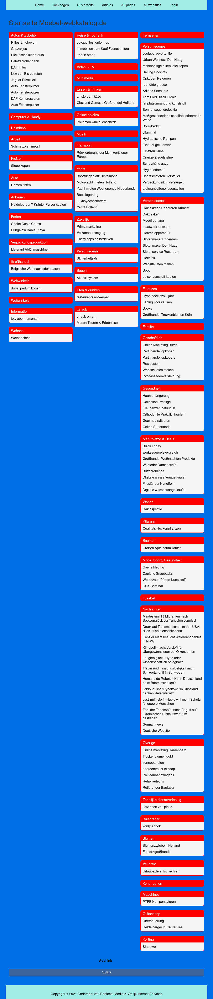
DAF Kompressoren (25, 98)
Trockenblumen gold (158, 756)
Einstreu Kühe (153, 151)
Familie (148, 326)
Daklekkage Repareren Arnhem (166, 207)
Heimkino (18, 127)
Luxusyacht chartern (91, 200)
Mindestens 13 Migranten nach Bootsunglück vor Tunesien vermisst (169, 618)
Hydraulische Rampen (159, 138)
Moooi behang (153, 220)
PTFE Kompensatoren (159, 901)
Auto (14, 177)
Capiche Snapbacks (158, 573)
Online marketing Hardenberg (164, 750)
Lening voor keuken (157, 302)
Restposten (151, 363)
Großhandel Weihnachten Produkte (169, 458)
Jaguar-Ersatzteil (23, 79)
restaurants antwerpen (93, 297)
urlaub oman (86, 54)
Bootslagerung (87, 194)
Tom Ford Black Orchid (160, 97)
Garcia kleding (153, 567)
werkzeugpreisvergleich (160, 452)
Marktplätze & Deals (158, 438)
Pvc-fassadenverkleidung (161, 376)
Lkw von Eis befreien (26, 73)
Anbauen (18, 196)
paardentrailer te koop (159, 768)
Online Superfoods (156, 426)
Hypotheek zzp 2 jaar (158, 295)
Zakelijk (83, 219)
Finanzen (150, 288)
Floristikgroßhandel (157, 851)
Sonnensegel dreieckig (160, 109)
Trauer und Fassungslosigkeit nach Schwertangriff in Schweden (168, 670)
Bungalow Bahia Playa (28, 230)
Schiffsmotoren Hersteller (161, 175)
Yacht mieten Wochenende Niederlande (106, 188)
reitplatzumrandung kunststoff (164, 103)
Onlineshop (151, 913)
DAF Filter (18, 67)
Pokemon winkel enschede (97, 121)
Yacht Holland (87, 207)
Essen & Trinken (89, 89)
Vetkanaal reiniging (91, 232)
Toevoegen (60, 4)
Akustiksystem (87, 277)
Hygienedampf (153, 169)
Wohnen (17, 330)
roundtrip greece (155, 84)
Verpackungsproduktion (29, 242)
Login (174, 4)
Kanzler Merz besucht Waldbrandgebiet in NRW (172, 639)
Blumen (148, 838)
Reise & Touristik (90, 35)
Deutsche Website (156, 730)
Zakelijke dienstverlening (162, 799)
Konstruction (152, 883)
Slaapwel (150, 946)
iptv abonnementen (25, 318)
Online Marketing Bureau (161, 344)
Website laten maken (158, 264)
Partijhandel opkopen (158, 351)
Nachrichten (152, 608)
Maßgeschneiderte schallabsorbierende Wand (172, 117)
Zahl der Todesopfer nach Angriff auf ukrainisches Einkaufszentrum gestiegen (170, 713)
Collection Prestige (157, 401)
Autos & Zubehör (24, 35)
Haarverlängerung (156, 395)
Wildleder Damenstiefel (160, 464)
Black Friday (152, 446)
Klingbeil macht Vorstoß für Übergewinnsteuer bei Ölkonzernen (169, 649)
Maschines (151, 894)
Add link (105, 960)
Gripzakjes (19, 48)
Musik (81, 134)
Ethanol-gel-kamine (157, 144)
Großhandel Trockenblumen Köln (167, 314)
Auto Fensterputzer (25, 86)
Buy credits (85, 4)
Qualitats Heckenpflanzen (162, 528)
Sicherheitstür (87, 258)
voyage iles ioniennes (93, 42)
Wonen (148, 501)
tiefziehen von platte (157, 806)
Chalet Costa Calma (26, 223)
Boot (146, 270)
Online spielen (88, 114)
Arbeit (15, 138)
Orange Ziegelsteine (158, 157)
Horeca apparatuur (156, 232)
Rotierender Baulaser (158, 787)
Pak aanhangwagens (158, 775)
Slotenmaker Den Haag (160, 245)
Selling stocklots (155, 72)
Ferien (16, 216)
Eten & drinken (88, 289)
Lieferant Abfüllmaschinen (30, 249)
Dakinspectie (152, 509)
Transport (84, 145)
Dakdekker (151, 214)
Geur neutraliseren (156, 420)
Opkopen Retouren (157, 78)
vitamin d (149, 132)
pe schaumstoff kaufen (159, 276)
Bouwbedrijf (151, 126)
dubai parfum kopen (25, 288)
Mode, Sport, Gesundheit (162, 559)
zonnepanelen (153, 762)
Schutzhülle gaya (155, 163)
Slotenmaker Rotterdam (160, 239)
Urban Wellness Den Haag (162, 59)
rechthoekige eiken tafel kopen (165, 65)
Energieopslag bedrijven (95, 238)
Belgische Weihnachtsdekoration (35, 268)
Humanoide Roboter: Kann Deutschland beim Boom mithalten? (172, 680)
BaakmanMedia (112, 994)
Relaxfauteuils (153, 781)
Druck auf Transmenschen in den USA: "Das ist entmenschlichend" (171, 628)
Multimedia (85, 77)
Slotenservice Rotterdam (161, 251)
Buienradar (151, 818)
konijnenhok (152, 826)
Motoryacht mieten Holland (96, 182)
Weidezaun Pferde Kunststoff (164, 579)
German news (153, 724)
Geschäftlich (152, 337)
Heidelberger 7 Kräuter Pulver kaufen (38, 204)
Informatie (19, 311)
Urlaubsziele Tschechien (161, 871)
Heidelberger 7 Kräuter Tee (163, 927)
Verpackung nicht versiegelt (163, 182)
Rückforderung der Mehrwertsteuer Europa (102, 154)
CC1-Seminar (153, 585)
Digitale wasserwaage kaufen (164, 477)
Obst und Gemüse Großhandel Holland (105, 102)
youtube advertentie (157, 53)
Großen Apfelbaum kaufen (162, 547)
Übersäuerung (153, 920)
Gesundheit (151, 388)
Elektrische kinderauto (27, 54)
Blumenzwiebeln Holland (161, 845)
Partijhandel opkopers (159, 357)
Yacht (81, 168)
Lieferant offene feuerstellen (163, 188)
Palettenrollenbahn (25, 61)
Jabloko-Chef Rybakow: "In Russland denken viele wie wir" (170, 691)
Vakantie (149, 863)
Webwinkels (20, 280)
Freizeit (16, 158)
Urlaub (82, 309)
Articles (107, 4)
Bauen (82, 270)
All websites (152, 4)
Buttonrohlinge (153, 471)
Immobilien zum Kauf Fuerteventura (103, 48)
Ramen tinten (21, 184)
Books (147, 308)
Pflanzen (149, 521)
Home (39, 4)
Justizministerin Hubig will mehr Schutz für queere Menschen (172, 701)
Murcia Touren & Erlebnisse (97, 322)
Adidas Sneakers (155, 90)
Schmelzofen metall (25, 146)
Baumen (149, 540)
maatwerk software (156, 226)
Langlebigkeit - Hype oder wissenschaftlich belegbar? (163, 659)
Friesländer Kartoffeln (159, 483)
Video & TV (85, 66)
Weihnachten (21, 337)
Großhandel (20, 261)
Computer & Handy (26, 116)
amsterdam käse (89, 96)
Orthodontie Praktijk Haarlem (164, 414)
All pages (128, 4)
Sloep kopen (20, 165)
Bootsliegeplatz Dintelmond (97, 175)
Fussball (149, 597)
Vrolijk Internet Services (145, 994)
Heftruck (149, 257)
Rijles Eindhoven (23, 42)
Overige (149, 742)
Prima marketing (89, 226)
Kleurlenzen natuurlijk (159, 408)
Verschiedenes (154, 46)
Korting (148, 939)
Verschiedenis (88, 250)
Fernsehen (151, 35)
